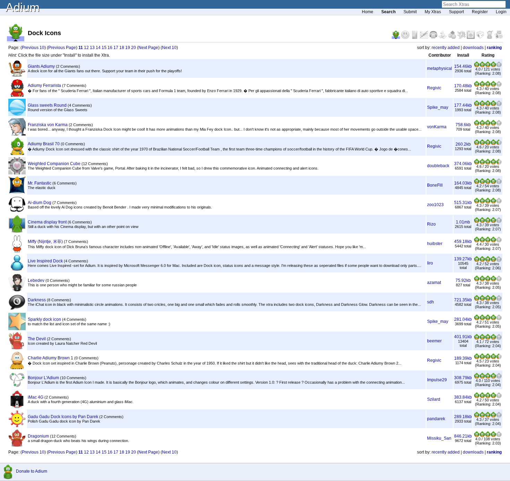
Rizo (431, 224)
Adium (23, 7)
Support (456, 11)
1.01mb (463, 222)
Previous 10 (33, 47)
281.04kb (463, 319)
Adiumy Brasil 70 (44, 143)
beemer (434, 341)
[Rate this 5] (499, 65)
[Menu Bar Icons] (471, 37)
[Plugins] (480, 37)
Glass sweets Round (47, 105)
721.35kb (463, 299)
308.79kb (463, 377)
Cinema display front (47, 222)
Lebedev (36, 280)
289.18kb (463, 416)
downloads (473, 47)
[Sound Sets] (434, 37)
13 (92, 47)
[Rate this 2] (482, 65)
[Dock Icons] (396, 37)
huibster (434, 243)
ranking (494, 47)
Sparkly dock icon (44, 319)
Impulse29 (437, 379)
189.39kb (463, 358)
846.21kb (463, 436)
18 (121, 47)
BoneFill (435, 185)
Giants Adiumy (41, 66)
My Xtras (433, 11)
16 (110, 47)
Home (367, 11)
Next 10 (169, 47)
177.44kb (463, 105)
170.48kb (463, 85)
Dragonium (38, 436)
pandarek (436, 418)
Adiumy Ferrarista (44, 85)
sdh (430, 302)
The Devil (37, 338)
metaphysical (439, 68)
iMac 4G (35, 397)
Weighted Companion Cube (54, 163)
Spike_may (437, 107)
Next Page (148, 47)
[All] (499, 37)
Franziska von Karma (48, 124)
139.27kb (463, 258)
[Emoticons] (405, 37)
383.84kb (463, 397)
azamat (434, 282)
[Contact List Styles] (415, 37)
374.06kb (463, 163)
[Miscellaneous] (490, 37)
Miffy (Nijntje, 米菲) (45, 241)
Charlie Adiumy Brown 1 (50, 358)
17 (115, 47)
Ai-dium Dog (39, 202)
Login (501, 11)
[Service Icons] (462, 37)
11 (80, 47)
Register (480, 11)
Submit (410, 11)
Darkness (37, 299)
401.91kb (463, 336)
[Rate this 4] (493, 65)
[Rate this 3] (488, 65)
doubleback (438, 165)
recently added (446, 47)
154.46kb (463, 66)
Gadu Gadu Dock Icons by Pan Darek (63, 416)
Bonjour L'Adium (43, 377)
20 (133, 47)
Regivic (434, 87)
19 (127, 47)
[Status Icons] (452, 37)
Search (388, 11)
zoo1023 (435, 204)
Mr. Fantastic (39, 183)
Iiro (430, 263)
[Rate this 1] (476, 65)
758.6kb (463, 124)
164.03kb (463, 183)
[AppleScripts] (443, 37)
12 (86, 47)
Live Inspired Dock (45, 261)
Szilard (433, 399)
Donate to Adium (31, 471)
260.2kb (463, 144)
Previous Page (62, 47)
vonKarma (437, 126)
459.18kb (463, 241)
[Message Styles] (424, 37)
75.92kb (463, 280)
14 (98, 47)
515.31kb (463, 202)
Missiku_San (439, 438)
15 (104, 47)
